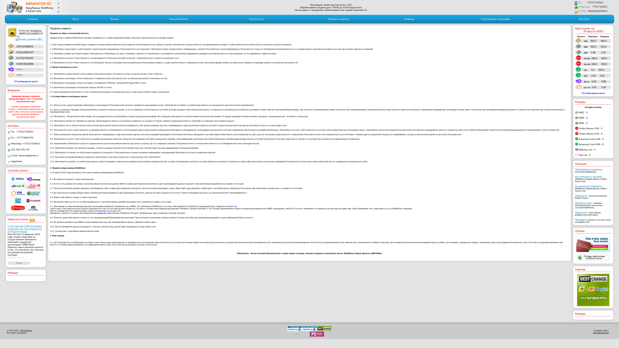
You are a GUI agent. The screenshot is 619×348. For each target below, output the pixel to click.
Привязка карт (583, 203)
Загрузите (581, 195)
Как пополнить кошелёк (589, 176)
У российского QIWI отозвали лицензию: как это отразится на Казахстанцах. (25, 229)
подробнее (16, 161)
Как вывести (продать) (589, 186)
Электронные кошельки (588, 169)
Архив (19, 263)
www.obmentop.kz (601, 333)
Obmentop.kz (26, 330)
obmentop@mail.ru (597, 11)
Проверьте (581, 219)
